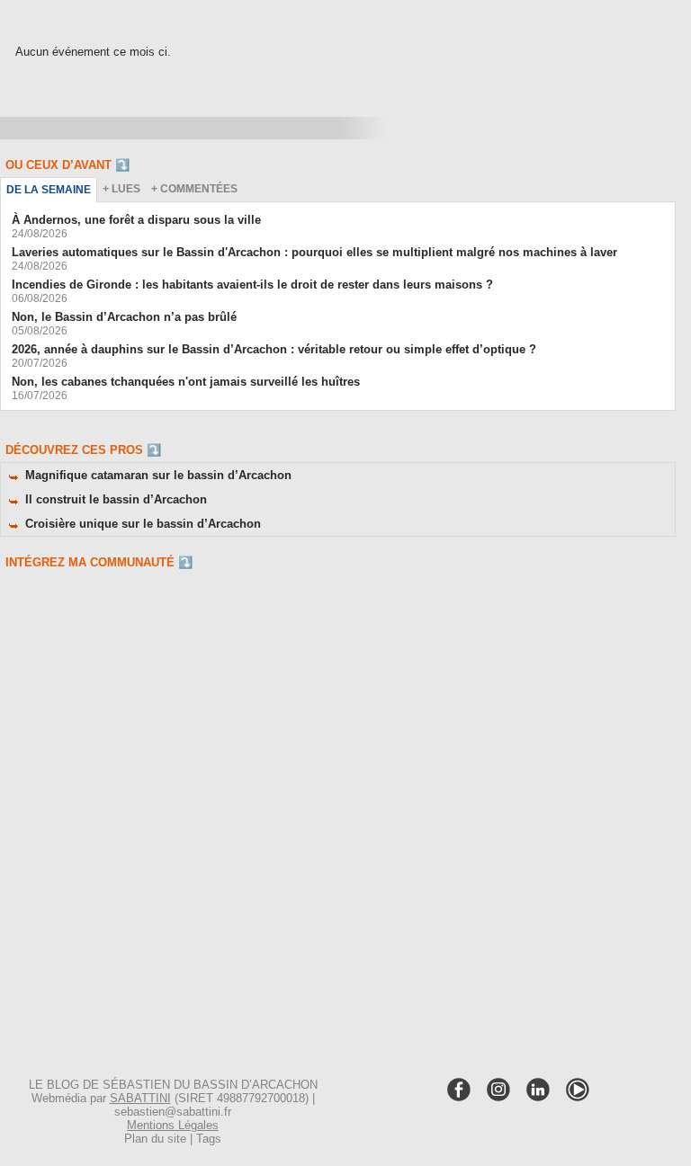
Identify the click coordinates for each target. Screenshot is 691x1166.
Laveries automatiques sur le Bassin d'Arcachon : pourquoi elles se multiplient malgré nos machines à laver (314, 252)
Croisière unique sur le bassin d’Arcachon (143, 523)
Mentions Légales (173, 1125)
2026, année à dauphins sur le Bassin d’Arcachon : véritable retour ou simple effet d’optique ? (274, 349)
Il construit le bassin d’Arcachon (116, 499)
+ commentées (194, 188)
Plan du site (155, 1138)
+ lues (121, 188)
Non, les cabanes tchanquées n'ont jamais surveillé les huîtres (186, 381)
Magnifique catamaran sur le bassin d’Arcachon (158, 475)
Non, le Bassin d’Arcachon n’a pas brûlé (124, 317)
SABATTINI (140, 1098)
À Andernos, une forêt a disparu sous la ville (136, 220)
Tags (208, 1138)
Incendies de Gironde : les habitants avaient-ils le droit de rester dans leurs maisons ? (252, 284)
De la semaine (48, 189)
